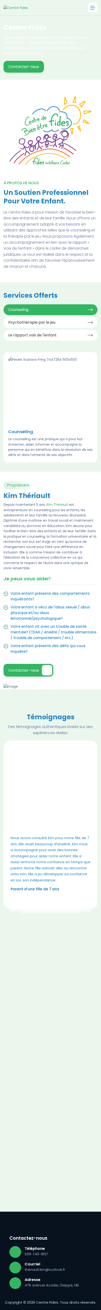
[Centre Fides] (16, 7)
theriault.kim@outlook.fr (45, 1269)
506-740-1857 (36, 1253)
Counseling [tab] (18, 309)
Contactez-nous (23, 66)
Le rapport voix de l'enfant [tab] (32, 335)
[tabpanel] (50, 407)
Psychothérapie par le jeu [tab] (31, 322)
